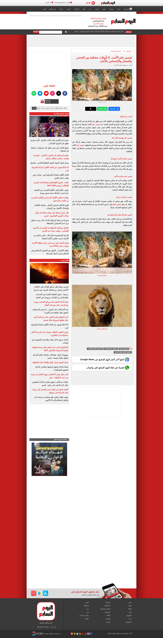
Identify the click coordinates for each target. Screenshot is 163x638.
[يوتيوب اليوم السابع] (46, 93)
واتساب (100, 108)
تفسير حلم (96, 124)
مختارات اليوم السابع (60, 439)
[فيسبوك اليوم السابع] (64, 93)
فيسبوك (112, 108)
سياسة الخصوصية (43, 627)
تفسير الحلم (116, 204)
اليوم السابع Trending (61, 113)
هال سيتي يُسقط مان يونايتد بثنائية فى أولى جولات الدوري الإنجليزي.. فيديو (99, 32)
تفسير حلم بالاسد (111, 349)
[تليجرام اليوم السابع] (40, 93)
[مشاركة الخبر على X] (90, 109)
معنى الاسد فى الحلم (122, 352)
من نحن (53, 627)
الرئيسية (128, 51)
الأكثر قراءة (65, 260)
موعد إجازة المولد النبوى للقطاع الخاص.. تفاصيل (49, 163)
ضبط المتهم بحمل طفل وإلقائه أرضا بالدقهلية (50, 362)
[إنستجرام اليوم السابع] (52, 93)
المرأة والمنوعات (116, 51)
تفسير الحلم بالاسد (94, 349)
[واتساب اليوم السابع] (33, 93)
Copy (34, 108)
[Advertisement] (81, 565)
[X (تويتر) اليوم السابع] (58, 93)
